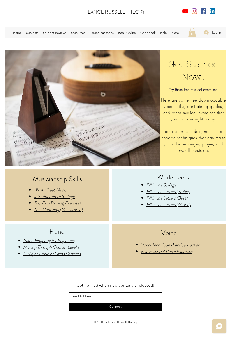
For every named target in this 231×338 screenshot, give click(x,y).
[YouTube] (185, 11)
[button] (78, 32)
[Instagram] (194, 11)
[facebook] (203, 11)
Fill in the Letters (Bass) (166, 198)
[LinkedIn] (212, 11)
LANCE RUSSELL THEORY (116, 11)
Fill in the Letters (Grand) (168, 204)
